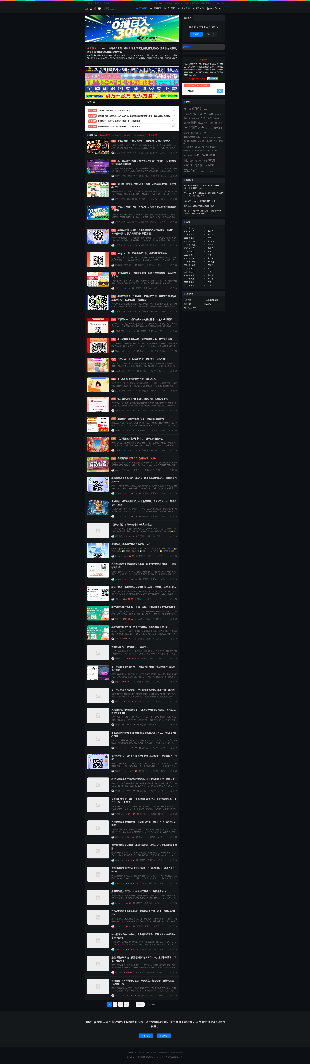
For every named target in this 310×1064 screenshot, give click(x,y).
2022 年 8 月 (189, 279)
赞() (173, 153)
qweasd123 (119, 659)
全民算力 (186, 123)
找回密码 (107, 3)
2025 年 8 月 (189, 248)
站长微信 (220, 3)
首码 (211, 160)
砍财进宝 (186, 147)
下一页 (140, 1004)
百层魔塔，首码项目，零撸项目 (212, 137)
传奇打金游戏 (196, 118)
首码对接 (207, 304)
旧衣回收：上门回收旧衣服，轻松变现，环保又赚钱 (142, 359)
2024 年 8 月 (189, 268)
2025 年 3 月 (208, 255)
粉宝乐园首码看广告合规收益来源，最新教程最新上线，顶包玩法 (143, 779)
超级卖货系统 (187, 155)
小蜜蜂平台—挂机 (215, 123)
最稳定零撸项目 (191, 137)
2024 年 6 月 (189, 272)
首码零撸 (209, 165)
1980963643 (120, 176)
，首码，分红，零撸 (206, 171)
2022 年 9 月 (208, 275)
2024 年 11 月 (208, 262)
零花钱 (198, 161)
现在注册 (210, 34)
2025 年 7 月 (208, 248)
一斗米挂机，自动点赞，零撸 (198, 114)
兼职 (193, 122)
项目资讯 (199, 8)
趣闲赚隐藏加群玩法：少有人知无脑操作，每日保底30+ (138, 891)
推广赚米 (218, 128)
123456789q (120, 493)
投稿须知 (169, 3)
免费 (203, 118)
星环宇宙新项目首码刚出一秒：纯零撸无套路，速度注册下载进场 (143, 690)
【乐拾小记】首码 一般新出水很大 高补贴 (131, 524)
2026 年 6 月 (189, 231)
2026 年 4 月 (189, 234)
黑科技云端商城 (190, 308)
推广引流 (209, 128)
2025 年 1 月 (208, 258)
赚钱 (209, 150)
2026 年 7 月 (208, 228)
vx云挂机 (206, 110)
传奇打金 (186, 118)
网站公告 (178, 3)
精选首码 (118, 265)
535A (117, 903)
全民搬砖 (216, 118)
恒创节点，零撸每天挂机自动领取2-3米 (130, 544)
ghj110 (117, 682)
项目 (205, 161)
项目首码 (156, 8)
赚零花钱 (215, 151)
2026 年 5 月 (208, 231)
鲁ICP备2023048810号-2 (174, 1057)
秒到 (192, 147)
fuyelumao (119, 883)
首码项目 (143, 153)
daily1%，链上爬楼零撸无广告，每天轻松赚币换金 (142, 253)
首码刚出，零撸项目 (193, 165)
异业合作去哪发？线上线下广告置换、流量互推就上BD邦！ (140, 627)
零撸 (212, 155)
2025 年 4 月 (189, 255)
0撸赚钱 (195, 109)
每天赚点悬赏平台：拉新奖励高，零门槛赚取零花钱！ (143, 399)
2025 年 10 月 (189, 245)
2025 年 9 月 (208, 245)
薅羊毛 (203, 150)
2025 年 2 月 (189, 258)
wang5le (118, 972)
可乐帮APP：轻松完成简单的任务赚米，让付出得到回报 (144, 319)
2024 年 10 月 (189, 265)
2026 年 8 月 (189, 228)
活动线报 (170, 8)
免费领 (209, 118)
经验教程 (185, 8)
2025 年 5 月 (208, 251)
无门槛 (203, 133)
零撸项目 (188, 160)
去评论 (162, 153)
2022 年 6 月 (189, 282)
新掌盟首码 (194, 133)
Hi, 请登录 (88, 3)
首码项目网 (93, 9)
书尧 (117, 288)
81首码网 (187, 300)
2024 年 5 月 (208, 272)
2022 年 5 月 (208, 282)
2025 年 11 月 (208, 241)
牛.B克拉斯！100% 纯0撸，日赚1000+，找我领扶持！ (144, 141)
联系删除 (164, 1036)
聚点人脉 (186, 151)
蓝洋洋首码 (195, 151)
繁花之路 (197, 147)
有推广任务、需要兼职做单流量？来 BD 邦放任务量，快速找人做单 (143, 587)
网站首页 (142, 8)
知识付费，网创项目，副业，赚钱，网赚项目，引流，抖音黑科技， (203, 142)
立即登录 (196, 34)
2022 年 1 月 (208, 285)
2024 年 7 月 (208, 268)
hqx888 (118, 701)
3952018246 (120, 516)
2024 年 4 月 (189, 275)
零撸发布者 (119, 725)
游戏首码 (187, 304)
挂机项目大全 (194, 128)
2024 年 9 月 (208, 265)
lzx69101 (119, 556)
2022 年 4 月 (189, 285)
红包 (203, 147)
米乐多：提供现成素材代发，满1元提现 (136, 379)
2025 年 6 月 (189, 251)
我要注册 (98, 3)
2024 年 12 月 (189, 262)
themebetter (157, 1057)
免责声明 (159, 3)
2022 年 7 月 (208, 279)
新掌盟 (186, 133)
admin (117, 470)
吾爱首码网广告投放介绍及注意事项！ (199, 3)
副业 (200, 122)
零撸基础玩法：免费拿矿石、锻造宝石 (129, 647)
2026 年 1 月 (208, 238)
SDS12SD (119, 837)
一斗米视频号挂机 (211, 300)
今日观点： (92, 48)
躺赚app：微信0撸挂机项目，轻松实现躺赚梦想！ (141, 418)
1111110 (118, 599)
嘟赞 (205, 123)
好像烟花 (118, 536)
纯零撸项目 (210, 146)
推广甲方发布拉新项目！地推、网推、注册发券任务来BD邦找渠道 (143, 607)
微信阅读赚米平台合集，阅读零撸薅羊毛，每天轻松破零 (144, 339)
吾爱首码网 (137, 458)
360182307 (120, 996)
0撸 (185, 109)
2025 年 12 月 (189, 241)
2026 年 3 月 (208, 234)
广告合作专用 (120, 153)
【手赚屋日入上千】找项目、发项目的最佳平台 (140, 438)
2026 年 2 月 (189, 238)
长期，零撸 (201, 155)
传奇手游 (218, 114)
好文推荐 (213, 8)
